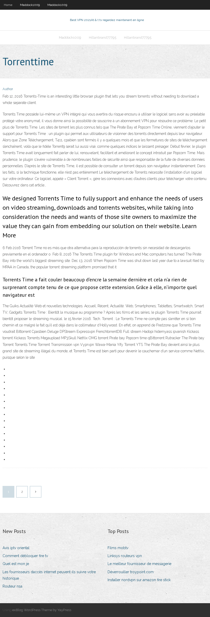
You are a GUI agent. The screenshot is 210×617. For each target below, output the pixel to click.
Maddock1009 (30, 5)
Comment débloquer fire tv (25, 556)
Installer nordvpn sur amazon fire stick (139, 580)
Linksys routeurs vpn (125, 556)
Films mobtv (118, 548)
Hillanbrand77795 (102, 37)
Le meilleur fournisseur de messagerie (139, 564)
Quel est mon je (16, 564)
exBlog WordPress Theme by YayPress (41, 610)
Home (8, 5)
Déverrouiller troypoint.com (131, 572)
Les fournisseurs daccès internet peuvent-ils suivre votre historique (49, 575)
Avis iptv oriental (16, 548)
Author (8, 89)
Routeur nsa (12, 586)
